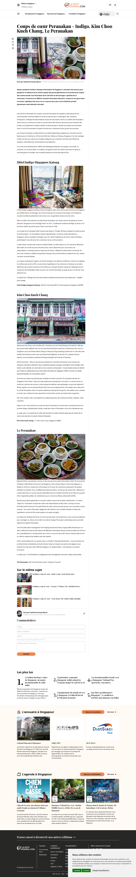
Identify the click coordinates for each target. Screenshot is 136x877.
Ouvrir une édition (57, 852)
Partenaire (54, 855)
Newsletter (43, 855)
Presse (53, 861)
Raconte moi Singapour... (56, 14)
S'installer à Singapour (77, 14)
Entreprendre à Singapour (34, 14)
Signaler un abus (56, 867)
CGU (52, 864)
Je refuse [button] (86, 870)
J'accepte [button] (77, 870)
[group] (113, 13)
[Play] (113, 14)
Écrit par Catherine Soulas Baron (29, 82)
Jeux (66, 864)
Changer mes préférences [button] (100, 870)
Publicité (54, 858)
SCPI (67, 852)
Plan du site (57, 874)
